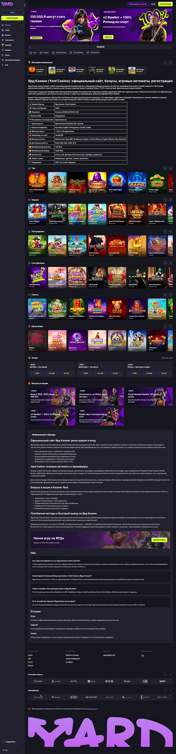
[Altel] (73, 681)
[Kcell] (127, 681)
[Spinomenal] (127, 697)
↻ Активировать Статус (138, 4)
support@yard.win (109, 655)
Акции (30, 655)
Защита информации (73, 658)
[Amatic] (109, 697)
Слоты (30, 662)
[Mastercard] (144, 681)
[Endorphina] (144, 697)
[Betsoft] (73, 697)
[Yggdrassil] (56, 697)
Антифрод (69, 662)
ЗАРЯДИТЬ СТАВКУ (112, 35)
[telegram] (142, 656)
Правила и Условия (72, 655)
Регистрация (12, 18)
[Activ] (38, 681)
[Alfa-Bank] (56, 681)
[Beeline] (91, 681)
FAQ (29, 658)
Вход (12, 12)
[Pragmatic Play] (38, 697)
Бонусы (30, 665)
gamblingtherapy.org (92, 709)
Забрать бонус (159, 540)
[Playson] (162, 697)
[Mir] (162, 681)
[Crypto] (109, 681)
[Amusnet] (91, 697)
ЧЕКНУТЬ (35, 37)
